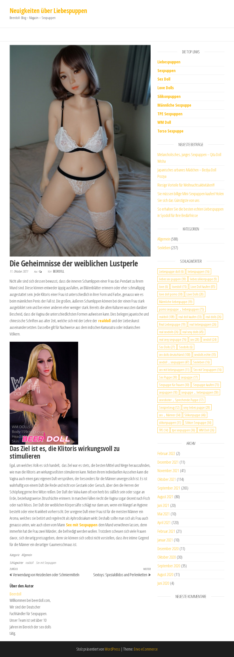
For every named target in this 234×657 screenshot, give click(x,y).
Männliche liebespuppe (175, 301)
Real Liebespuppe (172, 324)
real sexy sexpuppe (172, 339)
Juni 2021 (163, 505)
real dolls (213, 316)
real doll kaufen (190, 316)
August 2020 (165, 574)
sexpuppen (168, 392)
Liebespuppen (168, 62)
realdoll (29, 562)
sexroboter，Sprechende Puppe (181, 399)
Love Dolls (165, 87)
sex (194, 339)
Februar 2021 (166, 531)
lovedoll (179, 286)
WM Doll (206, 430)
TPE (163, 430)
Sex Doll (163, 79)
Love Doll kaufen (203, 286)
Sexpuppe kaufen (206, 384)
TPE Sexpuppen (169, 113)
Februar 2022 (166, 453)
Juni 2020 (163, 583)
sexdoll (210, 339)
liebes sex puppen (172, 279)
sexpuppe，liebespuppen (199, 392)
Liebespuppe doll (171, 271)
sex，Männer (170, 415)
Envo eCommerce (146, 649)
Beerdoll (58, 271)
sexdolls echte (205, 354)
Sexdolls (186, 347)
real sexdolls (168, 332)
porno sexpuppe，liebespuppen (181, 309)
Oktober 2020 (166, 557)
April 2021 (163, 522)
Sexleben (163, 247)
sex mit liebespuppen (174, 369)
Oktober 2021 (166, 479)
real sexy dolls (193, 332)
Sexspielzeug (169, 407)
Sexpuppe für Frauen (174, 384)
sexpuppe (189, 377)
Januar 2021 (165, 540)
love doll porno (171, 294)
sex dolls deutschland (174, 354)
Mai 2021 (163, 513)
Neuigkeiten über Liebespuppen (48, 10)
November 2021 (168, 470)
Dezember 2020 (167, 548)
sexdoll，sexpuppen (174, 362)
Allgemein (26, 555)
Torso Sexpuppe (170, 131)
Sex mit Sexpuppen (46, 562)
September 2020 (168, 565)
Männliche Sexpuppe (174, 105)
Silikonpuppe (195, 415)
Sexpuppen (166, 70)
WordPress (112, 649)
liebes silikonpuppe (203, 279)
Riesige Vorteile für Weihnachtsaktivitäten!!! (186, 185)
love (163, 286)
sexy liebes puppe (196, 407)
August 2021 (165, 496)
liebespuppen (199, 271)
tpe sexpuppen (183, 430)
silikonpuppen (170, 422)
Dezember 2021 (167, 462)
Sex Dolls (167, 347)
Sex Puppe (168, 377)
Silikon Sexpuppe (198, 422)
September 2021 (168, 488)
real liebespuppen (202, 324)
